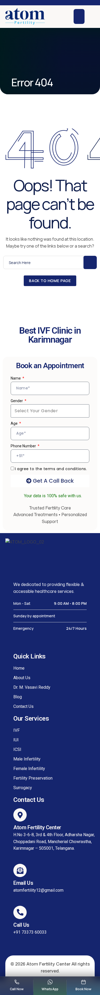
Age (14, 423)
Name (16, 378)
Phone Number (24, 446)
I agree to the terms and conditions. (51, 468)
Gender (17, 401)
